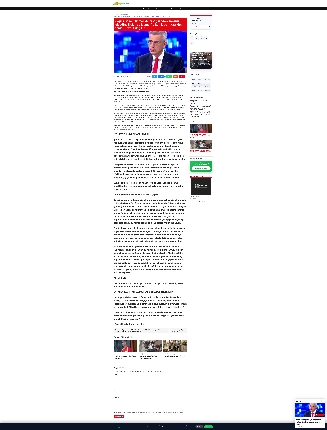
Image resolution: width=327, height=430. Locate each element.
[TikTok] (192, 43)
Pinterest (182, 76)
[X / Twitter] (197, 38)
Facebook (161, 76)
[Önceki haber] (205, 54)
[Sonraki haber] (209, 54)
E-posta (117, 397)
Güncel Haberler (148, 8)
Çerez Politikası (172, 8)
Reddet (199, 426)
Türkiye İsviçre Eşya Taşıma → (178, 330)
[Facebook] (192, 38)
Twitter (154, 76)
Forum (182, 8)
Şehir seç (195, 23)
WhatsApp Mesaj (201, 168)
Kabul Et (208, 426)
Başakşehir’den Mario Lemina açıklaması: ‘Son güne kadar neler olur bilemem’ (201, 102)
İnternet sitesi (118, 404)
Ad (115, 390)
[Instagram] (202, 38)
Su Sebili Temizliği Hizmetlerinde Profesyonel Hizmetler (199, 109)
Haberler (116, 14)
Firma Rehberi (160, 8)
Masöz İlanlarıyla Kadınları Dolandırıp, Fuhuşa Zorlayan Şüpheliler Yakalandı (201, 105)
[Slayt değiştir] (198, 201)
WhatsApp (168, 76)
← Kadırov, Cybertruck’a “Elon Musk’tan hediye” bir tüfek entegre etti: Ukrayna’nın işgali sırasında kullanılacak (137, 330)
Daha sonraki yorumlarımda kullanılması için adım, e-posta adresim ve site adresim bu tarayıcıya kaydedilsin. (149, 413)
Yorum (116, 374)
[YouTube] (206, 38)
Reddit (175, 76)
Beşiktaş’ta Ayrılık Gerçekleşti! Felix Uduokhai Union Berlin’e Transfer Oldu (201, 112)
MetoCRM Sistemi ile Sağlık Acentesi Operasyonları (201, 115)
